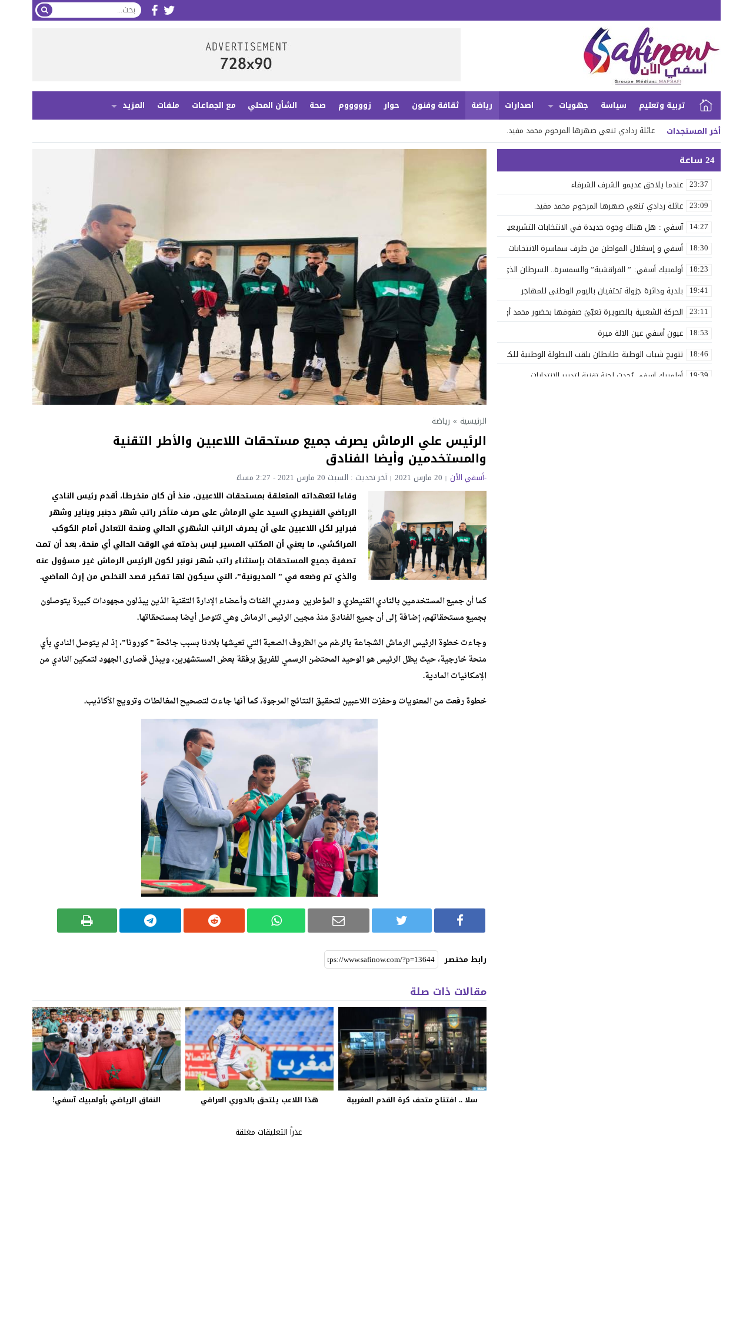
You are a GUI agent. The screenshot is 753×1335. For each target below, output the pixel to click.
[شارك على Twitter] (402, 920)
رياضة (481, 105)
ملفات (168, 105)
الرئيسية (706, 105)
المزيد (133, 105)
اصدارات (519, 105)
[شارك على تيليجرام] (150, 920)
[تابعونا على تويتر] (169, 10)
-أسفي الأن (468, 477)
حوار (391, 105)
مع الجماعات (214, 105)
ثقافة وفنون (435, 105)
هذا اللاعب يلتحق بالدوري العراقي (259, 1099)
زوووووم (354, 105)
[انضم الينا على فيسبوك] (154, 10)
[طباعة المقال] (87, 920)
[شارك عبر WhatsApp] (276, 920)
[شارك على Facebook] (459, 920)
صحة (317, 105)
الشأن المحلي (272, 105)
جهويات (573, 105)
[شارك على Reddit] (214, 920)
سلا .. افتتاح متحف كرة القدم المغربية (412, 1099)
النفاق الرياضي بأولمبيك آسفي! (106, 1099)
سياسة (614, 105)
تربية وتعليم (662, 105)
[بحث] (44, 10)
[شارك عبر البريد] (338, 920)
